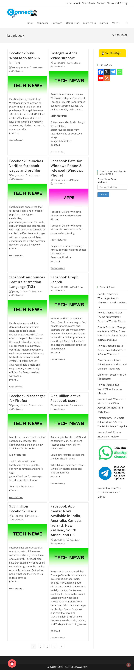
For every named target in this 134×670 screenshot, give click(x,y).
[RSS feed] (107, 78)
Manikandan (17, 71)
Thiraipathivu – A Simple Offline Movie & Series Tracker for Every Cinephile (112, 422)
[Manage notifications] (128, 665)
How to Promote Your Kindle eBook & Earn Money (109, 492)
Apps (75, 180)
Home (68, 3)
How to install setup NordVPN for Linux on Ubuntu (109, 389)
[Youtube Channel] (101, 78)
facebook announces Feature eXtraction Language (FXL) (27, 282)
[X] (107, 72)
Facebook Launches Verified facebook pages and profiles (26, 166)
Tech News (38, 67)
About (76, 3)
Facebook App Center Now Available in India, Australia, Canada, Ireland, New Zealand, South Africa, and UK (66, 520)
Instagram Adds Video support (64, 55)
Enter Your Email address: (107, 181)
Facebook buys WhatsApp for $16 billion (24, 58)
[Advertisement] (112, 125)
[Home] (113, 34)
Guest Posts (88, 3)
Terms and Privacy (117, 3)
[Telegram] (113, 72)
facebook (122, 34)
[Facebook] (101, 72)
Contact (101, 3)
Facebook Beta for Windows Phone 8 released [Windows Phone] (67, 168)
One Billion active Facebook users (66, 398)
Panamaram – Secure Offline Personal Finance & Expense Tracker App (112, 364)
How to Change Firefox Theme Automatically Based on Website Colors (111, 317)
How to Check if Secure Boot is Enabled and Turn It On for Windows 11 (111, 350)
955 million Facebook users (22, 508)
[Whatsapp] (119, 72)
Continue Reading (16, 140)
